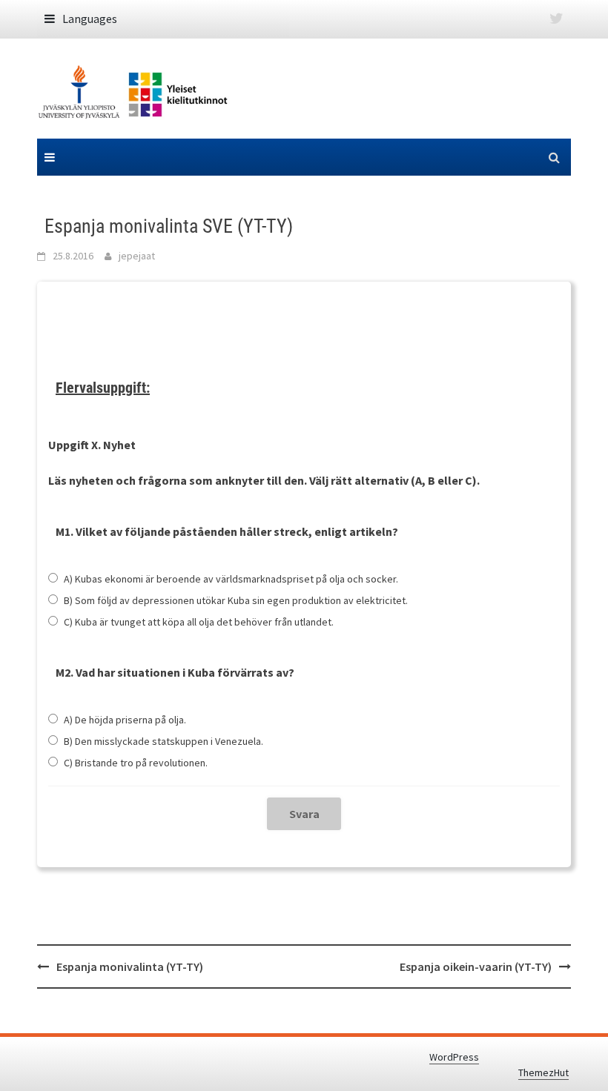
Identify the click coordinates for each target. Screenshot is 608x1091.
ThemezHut (543, 1072)
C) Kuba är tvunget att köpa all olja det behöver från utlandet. (199, 622)
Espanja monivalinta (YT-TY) (129, 966)
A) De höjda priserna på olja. (125, 719)
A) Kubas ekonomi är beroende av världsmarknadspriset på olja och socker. (231, 579)
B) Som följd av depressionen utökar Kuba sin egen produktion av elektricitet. (236, 600)
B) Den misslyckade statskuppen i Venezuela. (163, 741)
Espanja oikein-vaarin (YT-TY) (476, 966)
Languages (89, 18)
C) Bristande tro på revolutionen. (136, 762)
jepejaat (137, 255)
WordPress (454, 1057)
